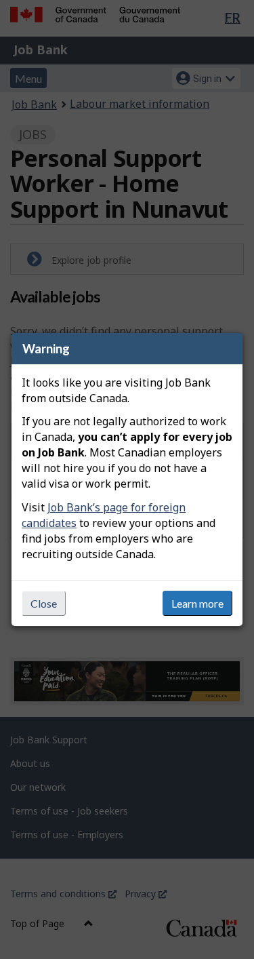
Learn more (197, 603)
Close (43, 603)
